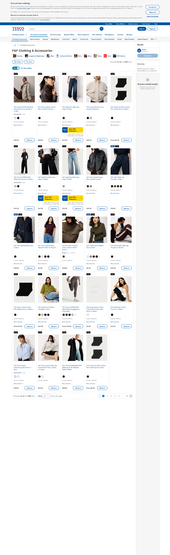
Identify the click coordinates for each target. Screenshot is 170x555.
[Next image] (32, 89)
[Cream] (15, 118)
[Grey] (87, 186)
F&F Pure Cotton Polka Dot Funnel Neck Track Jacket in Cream (47, 367)
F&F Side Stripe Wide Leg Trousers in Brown (119, 246)
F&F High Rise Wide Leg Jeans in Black (46, 178)
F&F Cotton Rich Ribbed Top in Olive (94, 246)
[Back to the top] (86, 404)
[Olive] (115, 186)
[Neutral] (90, 118)
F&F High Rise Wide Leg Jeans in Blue (70, 178)
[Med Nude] (90, 186)
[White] (42, 256)
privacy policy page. (24, 8)
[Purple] (45, 256)
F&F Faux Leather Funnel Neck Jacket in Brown (46, 108)
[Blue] (63, 186)
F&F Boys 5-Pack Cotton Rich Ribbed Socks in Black (23, 308)
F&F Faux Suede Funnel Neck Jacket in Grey (94, 178)
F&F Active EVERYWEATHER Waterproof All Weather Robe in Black (72, 367)
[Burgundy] (87, 118)
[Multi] (66, 314)
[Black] (112, 118)
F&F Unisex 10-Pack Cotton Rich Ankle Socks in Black (120, 108)
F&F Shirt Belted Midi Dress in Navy (23, 246)
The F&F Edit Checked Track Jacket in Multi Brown (70, 247)
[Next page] (131, 396)
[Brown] (18, 118)
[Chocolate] (93, 256)
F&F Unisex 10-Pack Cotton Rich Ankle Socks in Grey (96, 366)
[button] (108, 23)
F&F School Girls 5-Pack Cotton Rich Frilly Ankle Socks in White (94, 309)
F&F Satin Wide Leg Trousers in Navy (117, 178)
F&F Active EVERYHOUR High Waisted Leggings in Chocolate (70, 309)
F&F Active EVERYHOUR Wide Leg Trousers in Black (23, 178)
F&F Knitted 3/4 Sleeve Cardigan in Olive (46, 308)
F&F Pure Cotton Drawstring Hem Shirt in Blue (22, 367)
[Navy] (63, 118)
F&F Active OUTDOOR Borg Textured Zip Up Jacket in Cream (23, 109)
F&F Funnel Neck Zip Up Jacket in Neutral (94, 108)
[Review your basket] (139, 51)
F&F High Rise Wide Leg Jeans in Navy (70, 108)
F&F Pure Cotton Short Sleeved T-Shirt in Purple (47, 246)
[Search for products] (101, 29)
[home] (15, 45)
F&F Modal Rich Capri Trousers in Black (118, 308)
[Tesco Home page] (18, 29)
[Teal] (72, 314)
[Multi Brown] (63, 256)
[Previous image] (16, 89)
